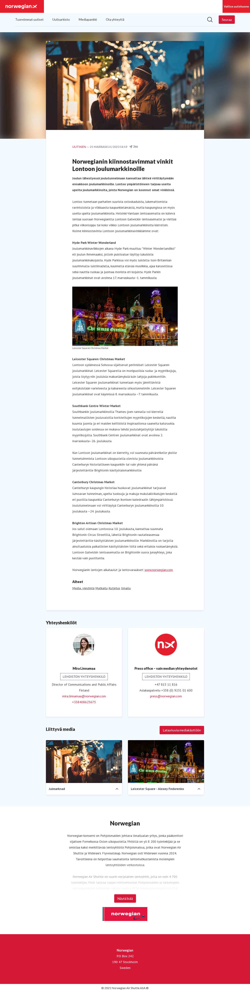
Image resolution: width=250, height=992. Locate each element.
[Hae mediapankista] (210, 20)
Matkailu (101, 588)
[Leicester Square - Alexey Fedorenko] (166, 761)
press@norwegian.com (166, 696)
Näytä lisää (125, 898)
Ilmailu (126, 588)
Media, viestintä (83, 588)
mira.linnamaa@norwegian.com (84, 696)
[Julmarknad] (84, 761)
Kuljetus (114, 588)
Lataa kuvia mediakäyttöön (182, 730)
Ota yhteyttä (115, 19)
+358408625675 (84, 702)
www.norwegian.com (159, 570)
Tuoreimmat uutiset (29, 19)
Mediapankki (88, 19)
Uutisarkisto (61, 19)
